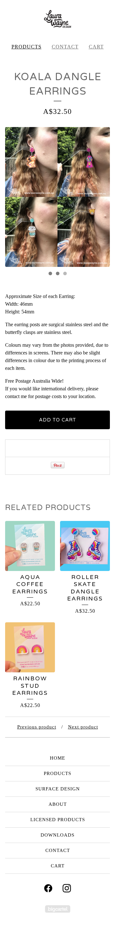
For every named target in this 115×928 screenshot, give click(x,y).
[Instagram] (66, 888)
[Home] (57, 19)
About (58, 804)
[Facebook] (48, 888)
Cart (96, 46)
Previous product (36, 726)
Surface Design (57, 788)
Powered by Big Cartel (57, 909)
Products (27, 46)
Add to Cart (57, 420)
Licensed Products (57, 819)
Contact (65, 46)
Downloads (57, 835)
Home (57, 758)
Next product (83, 726)
